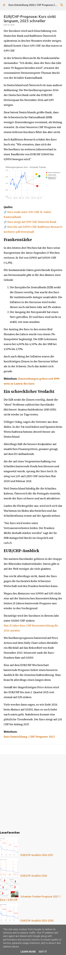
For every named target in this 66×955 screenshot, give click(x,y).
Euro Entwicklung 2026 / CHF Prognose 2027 (34, 5)
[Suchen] (62, 5)
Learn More (28, 951)
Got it (43, 951)
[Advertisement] (33, 792)
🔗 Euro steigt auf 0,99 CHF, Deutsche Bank (30, 221)
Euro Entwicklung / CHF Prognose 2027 (29, 736)
